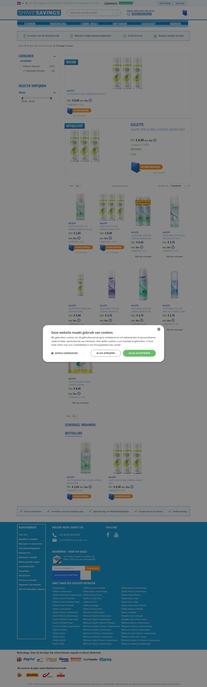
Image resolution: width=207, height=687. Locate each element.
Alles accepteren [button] (139, 353)
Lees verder (115, 344)
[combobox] (158, 329)
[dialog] (103, 343)
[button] (64, 353)
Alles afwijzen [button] (106, 353)
